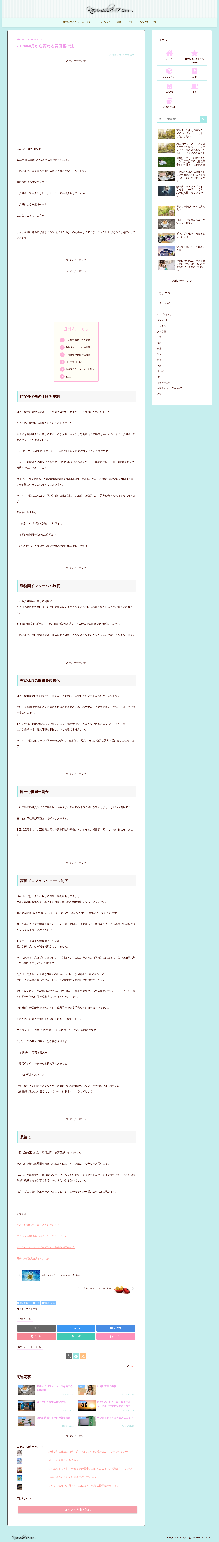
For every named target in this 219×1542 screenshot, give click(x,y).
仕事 (37, 1303)
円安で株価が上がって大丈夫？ (34, 1258)
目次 (71, 329)
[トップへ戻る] (215, 1538)
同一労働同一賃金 (74, 362)
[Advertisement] (76, 84)
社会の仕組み (49, 1303)
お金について (25, 1303)
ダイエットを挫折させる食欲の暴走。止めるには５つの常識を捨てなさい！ (91, 1468)
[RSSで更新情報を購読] (83, 1356)
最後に (69, 376)
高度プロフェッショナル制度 (80, 369)
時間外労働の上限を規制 (78, 340)
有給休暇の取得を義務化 (78, 354)
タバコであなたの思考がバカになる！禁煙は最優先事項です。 (83, 1485)
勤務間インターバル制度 (78, 347)
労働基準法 (33, 1309)
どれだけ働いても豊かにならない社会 (38, 1225)
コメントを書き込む (77, 1509)
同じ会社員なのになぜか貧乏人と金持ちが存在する (46, 1247)
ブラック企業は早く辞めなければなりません (42, 1236)
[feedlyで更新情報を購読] (76, 1356)
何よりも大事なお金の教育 (63, 1460)
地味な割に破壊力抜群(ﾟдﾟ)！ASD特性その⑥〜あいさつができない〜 (88, 1451)
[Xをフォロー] (69, 1356)
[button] (115, 1336)
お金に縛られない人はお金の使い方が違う (72, 1477)
